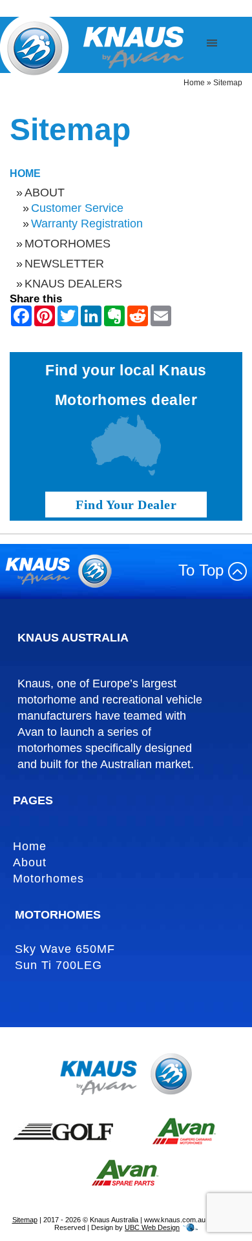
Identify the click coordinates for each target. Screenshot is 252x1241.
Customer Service (77, 208)
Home (194, 82)
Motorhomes (67, 243)
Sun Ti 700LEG (58, 965)
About (45, 192)
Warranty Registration (87, 223)
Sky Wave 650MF (65, 949)
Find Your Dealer (126, 504)
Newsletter (64, 263)
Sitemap (227, 82)
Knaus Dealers (73, 283)
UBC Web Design (152, 1227)
